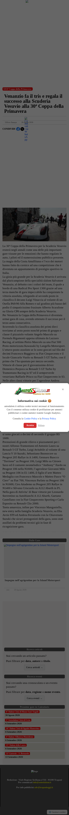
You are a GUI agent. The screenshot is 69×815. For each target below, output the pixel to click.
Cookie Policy (30, 418)
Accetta (30, 425)
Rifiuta (41, 425)
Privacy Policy (49, 418)
